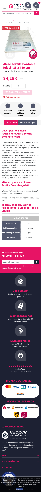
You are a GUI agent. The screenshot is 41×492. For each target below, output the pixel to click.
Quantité (6, 86)
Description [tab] (11, 122)
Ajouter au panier (17, 92)
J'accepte (19, 489)
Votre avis (7, 468)
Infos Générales (10, 461)
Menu (4, 455)
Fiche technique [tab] (27, 122)
